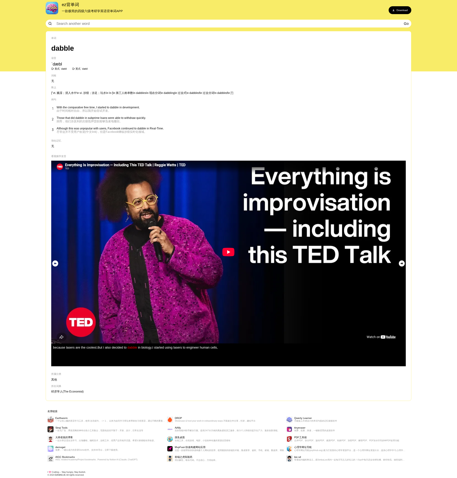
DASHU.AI (60, 475)
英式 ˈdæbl (82, 68)
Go (406, 24)
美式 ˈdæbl (61, 68)
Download (402, 10)
